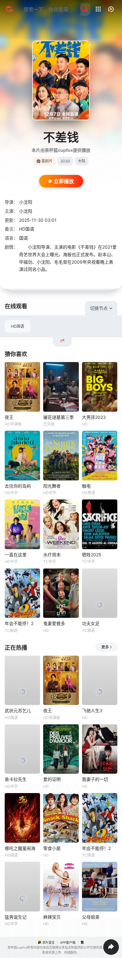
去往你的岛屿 (18, 486)
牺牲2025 (91, 554)
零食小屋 (52, 848)
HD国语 (17, 326)
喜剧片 (47, 161)
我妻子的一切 (95, 779)
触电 (86, 486)
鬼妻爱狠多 (54, 623)
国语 (23, 238)
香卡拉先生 (16, 779)
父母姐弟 (90, 917)
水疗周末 (52, 554)
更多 (105, 647)
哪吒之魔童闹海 (20, 848)
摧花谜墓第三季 (58, 417)
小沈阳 (25, 202)
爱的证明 (52, 779)
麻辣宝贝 (52, 917)
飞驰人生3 (92, 710)
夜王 (9, 417)
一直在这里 (16, 554)
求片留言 (48, 942)
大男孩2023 (94, 417)
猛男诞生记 (16, 917)
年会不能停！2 (19, 623)
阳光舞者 (52, 486)
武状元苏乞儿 (18, 710)
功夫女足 (90, 623)
